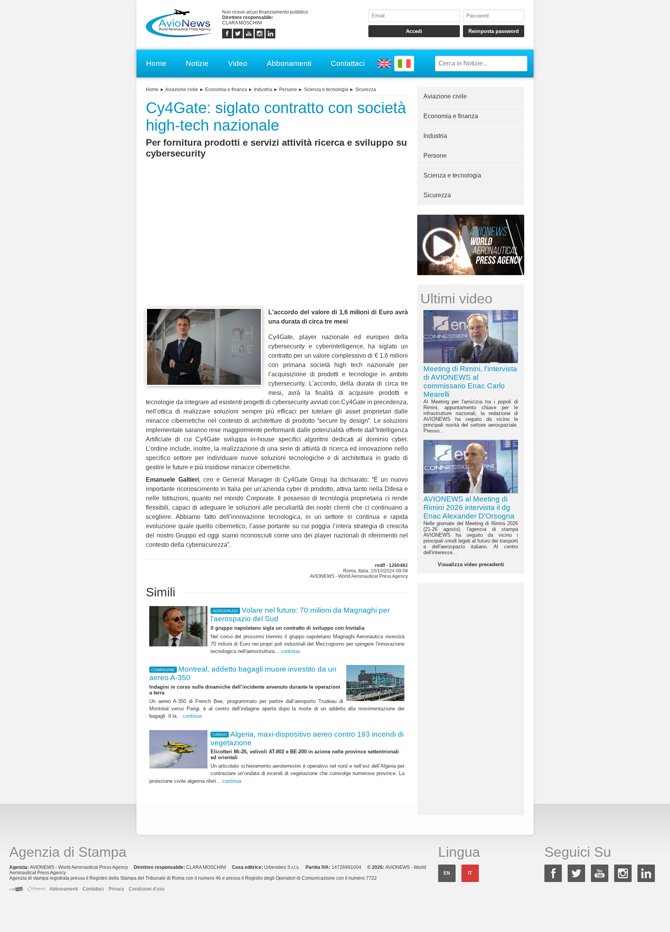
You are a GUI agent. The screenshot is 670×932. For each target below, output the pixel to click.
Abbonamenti (289, 63)
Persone (288, 89)
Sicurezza (365, 89)
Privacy (116, 889)
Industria (263, 89)
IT (470, 873)
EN (447, 873)
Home (156, 63)
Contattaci (347, 63)
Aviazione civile (181, 89)
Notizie (197, 63)
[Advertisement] (277, 247)
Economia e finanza (226, 89)
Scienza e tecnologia (326, 89)
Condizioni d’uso (146, 889)
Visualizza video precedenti (471, 564)
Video (237, 63)
